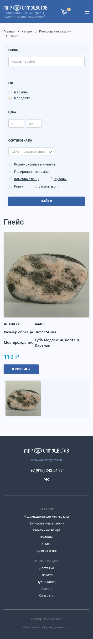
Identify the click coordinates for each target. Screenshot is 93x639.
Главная (9, 31)
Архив (46, 588)
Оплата (47, 575)
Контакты (46, 595)
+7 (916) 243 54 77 (47, 470)
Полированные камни (55, 31)
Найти (46, 201)
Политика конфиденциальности (46, 627)
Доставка (46, 568)
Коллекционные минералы (35, 164)
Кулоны (60, 179)
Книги (18, 186)
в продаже (22, 98)
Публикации (46, 581)
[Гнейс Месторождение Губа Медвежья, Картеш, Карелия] (23, 398)
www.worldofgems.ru (46, 460)
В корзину (21, 369)
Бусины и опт (48, 186)
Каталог (27, 31)
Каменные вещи (26, 179)
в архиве (21, 92)
